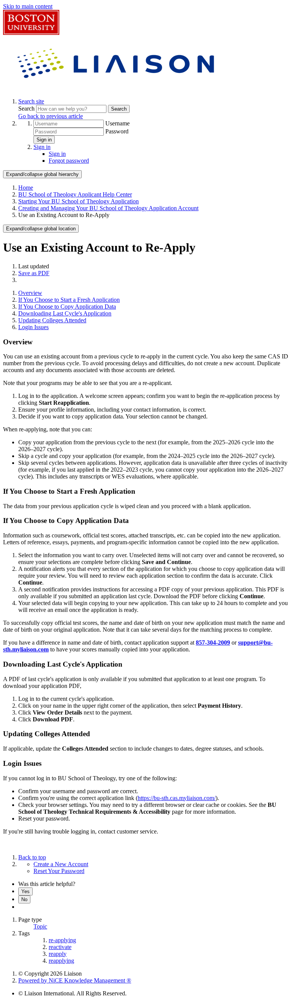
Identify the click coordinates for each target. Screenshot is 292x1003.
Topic (40, 926)
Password (117, 131)
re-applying (62, 940)
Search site (31, 101)
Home (25, 187)
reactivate (60, 947)
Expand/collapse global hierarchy (42, 174)
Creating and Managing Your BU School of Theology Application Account (108, 208)
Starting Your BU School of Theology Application (78, 201)
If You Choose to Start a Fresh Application (69, 299)
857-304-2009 (213, 642)
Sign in (44, 140)
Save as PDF (33, 273)
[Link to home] (117, 88)
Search (27, 108)
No (24, 899)
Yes (25, 891)
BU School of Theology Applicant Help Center (75, 194)
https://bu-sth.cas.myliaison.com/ (177, 798)
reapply (58, 954)
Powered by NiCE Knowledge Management (74, 980)
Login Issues (33, 327)
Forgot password (69, 160)
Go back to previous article (50, 116)
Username (117, 123)
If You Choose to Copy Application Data (67, 306)
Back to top (32, 857)
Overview (30, 293)
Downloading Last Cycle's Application (64, 313)
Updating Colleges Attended (52, 320)
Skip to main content (27, 6)
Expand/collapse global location (41, 228)
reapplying (61, 960)
